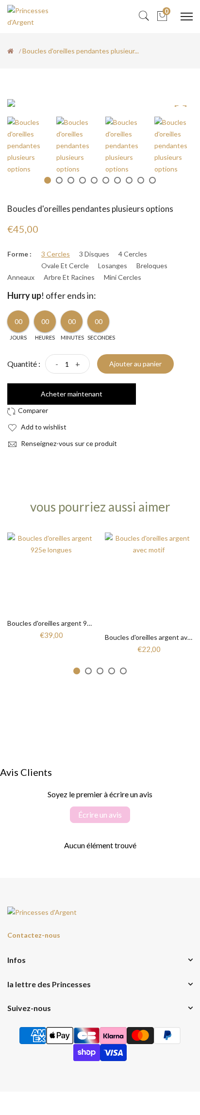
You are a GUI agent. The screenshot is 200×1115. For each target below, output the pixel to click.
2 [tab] (59, 180)
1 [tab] (47, 180)
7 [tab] (117, 180)
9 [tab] (140, 180)
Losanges (112, 265)
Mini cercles (122, 277)
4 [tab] (82, 180)
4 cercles (132, 254)
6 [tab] (105, 180)
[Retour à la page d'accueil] (10, 51)
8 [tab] (129, 180)
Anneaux (20, 277)
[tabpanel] (27, 145)
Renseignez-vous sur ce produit (68, 443)
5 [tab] (94, 180)
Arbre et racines (69, 277)
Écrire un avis (100, 814)
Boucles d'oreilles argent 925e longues (65, 623)
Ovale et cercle (65, 265)
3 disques (94, 254)
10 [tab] (152, 180)
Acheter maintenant (71, 394)
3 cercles (55, 254)
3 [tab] (70, 180)
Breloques (151, 265)
